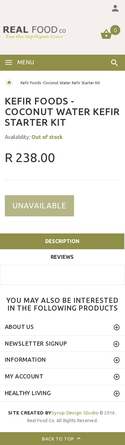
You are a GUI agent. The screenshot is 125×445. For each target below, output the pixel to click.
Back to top (58, 438)
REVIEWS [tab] (62, 257)
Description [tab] (62, 241)
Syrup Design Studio (53, 412)
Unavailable (39, 205)
